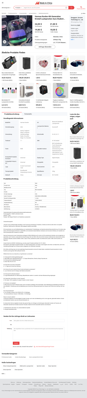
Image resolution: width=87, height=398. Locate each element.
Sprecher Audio (41, 366)
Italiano (44, 384)
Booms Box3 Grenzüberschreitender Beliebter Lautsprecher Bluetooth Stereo (77, 236)
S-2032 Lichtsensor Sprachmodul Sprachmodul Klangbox (77, 187)
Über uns (13, 382)
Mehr (72, 39)
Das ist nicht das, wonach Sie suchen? (23, 346)
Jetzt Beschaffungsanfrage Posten (44, 346)
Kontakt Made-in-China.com (50, 382)
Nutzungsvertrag (27, 382)
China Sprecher (7, 369)
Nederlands (55, 384)
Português (24, 384)
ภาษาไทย (80, 384)
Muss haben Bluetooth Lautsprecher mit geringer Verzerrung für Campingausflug (77, 137)
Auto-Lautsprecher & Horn (36, 357)
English (13, 384)
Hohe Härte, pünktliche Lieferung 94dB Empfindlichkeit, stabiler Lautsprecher (77, 162)
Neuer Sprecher (52, 366)
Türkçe (35, 385)
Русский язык (37, 384)
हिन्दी (75, 384)
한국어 (66, 384)
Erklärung (19, 382)
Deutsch (49, 384)
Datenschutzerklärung (37, 382)
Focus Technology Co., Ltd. (42, 389)
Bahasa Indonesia (49, 385)
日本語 (71, 384)
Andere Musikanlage (20, 357)
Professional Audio (7, 357)
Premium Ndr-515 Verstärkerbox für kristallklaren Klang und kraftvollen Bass (77, 211)
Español (18, 384)
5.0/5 (78, 25)
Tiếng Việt (40, 385)
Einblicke (74, 382)
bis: (11, 324)
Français (30, 384)
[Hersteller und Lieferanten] (43, 3)
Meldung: (9, 328)
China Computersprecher (9, 366)
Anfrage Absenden (45, 47)
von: (10, 320)
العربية (61, 384)
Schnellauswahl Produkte (64, 382)
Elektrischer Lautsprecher (26, 366)
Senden (16, 343)
